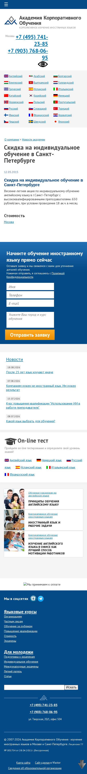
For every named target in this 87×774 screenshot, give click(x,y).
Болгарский (65, 76)
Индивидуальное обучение (21, 661)
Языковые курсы (20, 611)
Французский (41, 115)
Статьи (8, 676)
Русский (13, 108)
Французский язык (22, 474)
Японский (63, 121)
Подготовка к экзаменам (19, 657)
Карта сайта (23, 762)
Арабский (39, 76)
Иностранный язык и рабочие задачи (44, 524)
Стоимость (10, 636)
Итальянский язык (63, 467)
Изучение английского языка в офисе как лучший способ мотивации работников (46, 548)
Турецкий (63, 108)
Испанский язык (31, 467)
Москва (9, 222)
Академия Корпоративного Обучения (50, 20)
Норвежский (16, 102)
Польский (39, 102)
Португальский (66, 102)
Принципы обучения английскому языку (43, 503)
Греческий (15, 89)
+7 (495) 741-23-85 (43, 705)
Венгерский (15, 82)
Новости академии (33, 139)
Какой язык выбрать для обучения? (30, 421)
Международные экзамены (21, 666)
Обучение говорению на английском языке (42, 494)
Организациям (13, 616)
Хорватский (65, 115)
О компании (11, 139)
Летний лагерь (13, 671)
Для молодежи (18, 652)
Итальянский (65, 89)
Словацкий (40, 108)
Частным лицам (13, 621)
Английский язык (21, 460)
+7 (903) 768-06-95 (43, 712)
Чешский (14, 121)
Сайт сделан (42, 762)
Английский (15, 76)
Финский (14, 115)
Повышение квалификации (20, 631)
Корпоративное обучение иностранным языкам (43, 515)
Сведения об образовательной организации (35, 768)
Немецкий (64, 95)
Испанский (40, 89)
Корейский (40, 95)
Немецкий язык (52, 460)
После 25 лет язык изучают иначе (29, 372)
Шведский (40, 121)
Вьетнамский (41, 82)
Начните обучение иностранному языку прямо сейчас (44, 256)
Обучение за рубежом (18, 626)
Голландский (66, 82)
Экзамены (10, 641)
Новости (14, 359)
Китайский (15, 95)
